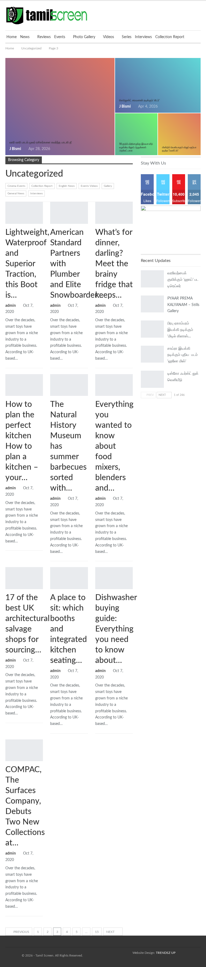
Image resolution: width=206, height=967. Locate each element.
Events (59, 37)
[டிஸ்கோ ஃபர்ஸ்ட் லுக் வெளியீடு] (152, 379)
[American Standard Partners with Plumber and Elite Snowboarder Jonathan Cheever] (69, 213)
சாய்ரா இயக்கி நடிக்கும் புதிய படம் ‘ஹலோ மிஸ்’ (182, 355)
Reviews (44, 37)
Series (126, 37)
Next (110, 931)
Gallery (108, 186)
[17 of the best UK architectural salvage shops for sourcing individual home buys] (24, 578)
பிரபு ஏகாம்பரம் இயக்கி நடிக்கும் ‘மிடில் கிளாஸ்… (180, 330)
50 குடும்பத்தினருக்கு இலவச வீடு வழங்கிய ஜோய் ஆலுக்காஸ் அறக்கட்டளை (136, 147)
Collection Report (169, 37)
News (25, 37)
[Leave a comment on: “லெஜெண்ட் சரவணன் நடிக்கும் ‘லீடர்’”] (195, 107)
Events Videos (89, 186)
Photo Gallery (84, 37)
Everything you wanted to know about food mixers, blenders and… (114, 446)
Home (11, 37)
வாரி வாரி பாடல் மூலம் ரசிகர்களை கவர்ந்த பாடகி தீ (40, 142)
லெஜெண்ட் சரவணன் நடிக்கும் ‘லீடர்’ (139, 100)
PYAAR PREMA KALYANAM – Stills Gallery (183, 305)
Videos (108, 37)
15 (97, 931)
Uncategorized (7, 202)
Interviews (143, 37)
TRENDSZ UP (165, 952)
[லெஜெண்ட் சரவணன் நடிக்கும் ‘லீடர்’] (158, 85)
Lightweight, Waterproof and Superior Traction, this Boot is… (27, 263)
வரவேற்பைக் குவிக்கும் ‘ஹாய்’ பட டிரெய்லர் (182, 279)
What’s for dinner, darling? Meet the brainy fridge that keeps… (114, 263)
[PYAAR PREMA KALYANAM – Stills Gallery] (152, 304)
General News (16, 193)
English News (67, 186)
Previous (21, 931)
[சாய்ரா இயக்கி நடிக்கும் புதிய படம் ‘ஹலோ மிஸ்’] (152, 354)
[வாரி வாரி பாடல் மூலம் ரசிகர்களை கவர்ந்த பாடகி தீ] (60, 106)
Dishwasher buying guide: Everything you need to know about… (116, 629)
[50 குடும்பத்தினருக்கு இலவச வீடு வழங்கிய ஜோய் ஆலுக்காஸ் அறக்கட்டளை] (136, 134)
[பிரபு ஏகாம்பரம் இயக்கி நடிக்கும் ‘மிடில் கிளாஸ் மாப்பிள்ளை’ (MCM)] (152, 329)
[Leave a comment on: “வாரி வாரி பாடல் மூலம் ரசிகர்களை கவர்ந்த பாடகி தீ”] (109, 149)
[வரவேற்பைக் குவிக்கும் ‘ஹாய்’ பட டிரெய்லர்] (152, 278)
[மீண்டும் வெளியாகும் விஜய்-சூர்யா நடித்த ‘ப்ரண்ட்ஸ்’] (179, 134)
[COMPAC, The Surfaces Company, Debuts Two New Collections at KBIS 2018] (24, 750)
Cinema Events (16, 186)
